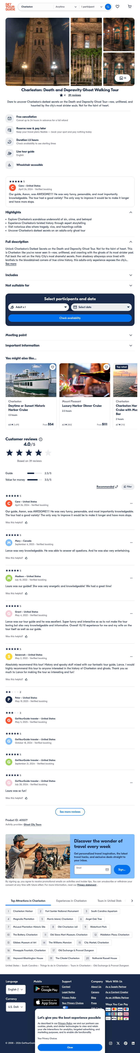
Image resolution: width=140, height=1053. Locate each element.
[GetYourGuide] (10, 7)
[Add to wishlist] (53, 367)
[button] (70, 95)
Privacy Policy (69, 997)
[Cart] (129, 6)
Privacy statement (86, 884)
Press (94, 1003)
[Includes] (131, 275)
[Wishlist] (117, 6)
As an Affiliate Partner (117, 997)
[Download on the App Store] (46, 1002)
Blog (93, 997)
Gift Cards (96, 1008)
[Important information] (131, 345)
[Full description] (131, 242)
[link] (31, 396)
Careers (95, 992)
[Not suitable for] (131, 285)
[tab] (28, 900)
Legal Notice (68, 992)
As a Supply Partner (116, 986)
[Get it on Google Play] (46, 989)
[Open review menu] (131, 503)
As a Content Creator (117, 992)
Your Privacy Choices (72, 1003)
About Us (96, 986)
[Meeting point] (131, 335)
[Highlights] (131, 212)
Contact (66, 986)
